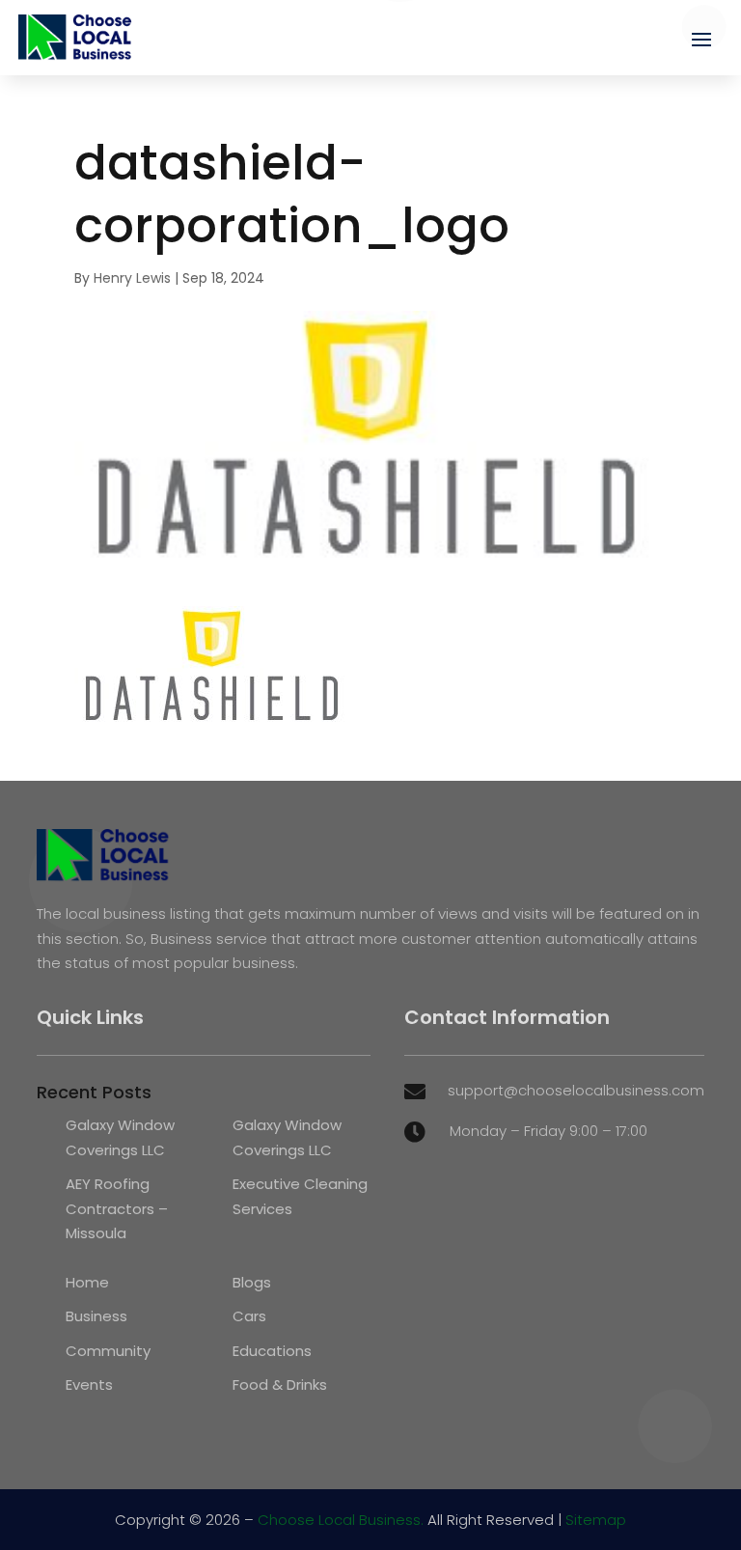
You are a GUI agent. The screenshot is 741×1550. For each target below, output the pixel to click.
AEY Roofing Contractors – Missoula (117, 1208)
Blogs (252, 1282)
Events (89, 1384)
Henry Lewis (132, 278)
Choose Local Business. (341, 1519)
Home (87, 1282)
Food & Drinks (280, 1384)
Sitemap (595, 1519)
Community (108, 1351)
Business (96, 1316)
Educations (272, 1351)
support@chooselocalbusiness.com (576, 1090)
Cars (249, 1316)
